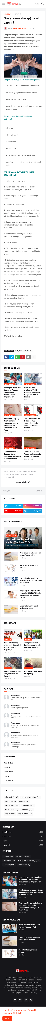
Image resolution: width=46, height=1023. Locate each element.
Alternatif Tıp (11, 797)
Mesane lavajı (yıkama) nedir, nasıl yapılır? (29, 607)
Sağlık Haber (8, 772)
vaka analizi (8, 780)
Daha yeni (6, 491)
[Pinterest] (22, 357)
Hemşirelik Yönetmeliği (28, 860)
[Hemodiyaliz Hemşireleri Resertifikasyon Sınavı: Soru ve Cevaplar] (11, 581)
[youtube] (20, 1000)
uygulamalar (28, 351)
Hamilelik (7, 767)
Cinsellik (23, 801)
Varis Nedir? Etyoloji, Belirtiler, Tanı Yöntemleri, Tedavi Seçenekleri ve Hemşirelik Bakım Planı (12, 424)
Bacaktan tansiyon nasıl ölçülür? (29, 566)
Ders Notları (8, 763)
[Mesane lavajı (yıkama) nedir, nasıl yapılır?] (11, 609)
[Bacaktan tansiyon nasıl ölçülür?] (11, 569)
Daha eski (39, 491)
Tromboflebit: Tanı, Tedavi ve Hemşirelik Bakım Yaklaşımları (32, 454)
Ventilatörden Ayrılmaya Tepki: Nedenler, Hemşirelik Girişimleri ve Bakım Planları (32, 392)
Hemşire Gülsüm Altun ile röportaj (33, 672)
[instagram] (26, 1000)
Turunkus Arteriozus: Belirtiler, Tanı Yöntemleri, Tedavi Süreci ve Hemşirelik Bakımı (32, 423)
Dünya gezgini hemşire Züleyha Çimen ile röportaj (12, 673)
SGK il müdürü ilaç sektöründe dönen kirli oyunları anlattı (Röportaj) (12, 646)
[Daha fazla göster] (33, 357)
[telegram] (31, 1000)
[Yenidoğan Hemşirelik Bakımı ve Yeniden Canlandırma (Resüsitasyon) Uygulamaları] (9, 881)
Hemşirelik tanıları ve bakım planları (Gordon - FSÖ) (29, 926)
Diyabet (8, 856)
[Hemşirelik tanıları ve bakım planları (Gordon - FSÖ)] (9, 928)
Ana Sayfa (8, 14)
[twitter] (15, 1000)
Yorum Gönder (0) (23, 482)
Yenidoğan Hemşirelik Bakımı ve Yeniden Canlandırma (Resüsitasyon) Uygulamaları (12, 392)
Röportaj (27, 810)
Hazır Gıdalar (11, 810)
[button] (3, 4)
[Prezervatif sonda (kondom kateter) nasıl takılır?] (11, 556)
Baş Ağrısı (10, 801)
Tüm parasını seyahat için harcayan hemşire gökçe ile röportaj (32, 645)
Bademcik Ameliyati (30, 797)
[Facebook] (6, 357)
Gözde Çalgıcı (22, 856)
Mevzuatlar (23, 836)
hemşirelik (17, 14)
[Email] (28, 357)
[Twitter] (11, 357)
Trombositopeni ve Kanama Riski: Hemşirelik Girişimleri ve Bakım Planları (12, 455)
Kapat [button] (7, 1018)
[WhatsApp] (17, 357)
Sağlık (10, 814)
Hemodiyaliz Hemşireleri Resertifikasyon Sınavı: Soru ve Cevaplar (31, 580)
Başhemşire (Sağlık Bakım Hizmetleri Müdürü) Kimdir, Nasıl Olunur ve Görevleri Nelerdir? (30, 594)
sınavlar (7, 776)
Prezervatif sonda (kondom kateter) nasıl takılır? (30, 554)
